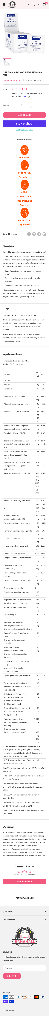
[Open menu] (4, 4)
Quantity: (6, 105)
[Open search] (33, 4)
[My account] (38, 4)
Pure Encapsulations (12, 80)
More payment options (24, 130)
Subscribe (12, 976)
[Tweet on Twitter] (39, 234)
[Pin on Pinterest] (34, 234)
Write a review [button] (24, 881)
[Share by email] (44, 234)
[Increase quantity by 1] (29, 105)
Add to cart (24, 115)
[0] (44, 4)
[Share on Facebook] (29, 234)
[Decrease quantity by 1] (15, 105)
